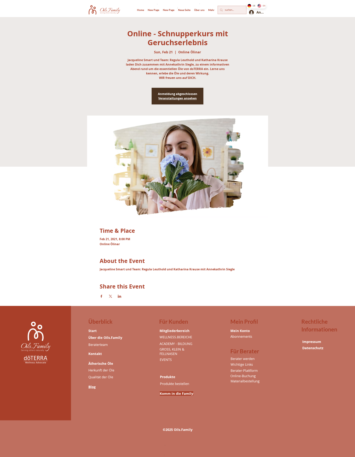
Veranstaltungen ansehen (177, 98)
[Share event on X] (110, 296)
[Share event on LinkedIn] (119, 296)
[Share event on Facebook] (101, 296)
